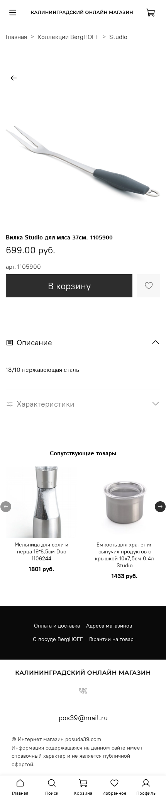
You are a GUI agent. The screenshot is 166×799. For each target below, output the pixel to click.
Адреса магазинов (109, 625)
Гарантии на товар (111, 639)
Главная (16, 37)
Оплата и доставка (57, 625)
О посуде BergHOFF (58, 639)
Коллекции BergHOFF (68, 37)
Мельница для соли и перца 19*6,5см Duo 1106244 (41, 551)
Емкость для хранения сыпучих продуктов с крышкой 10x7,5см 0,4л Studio (124, 555)
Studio (118, 37)
